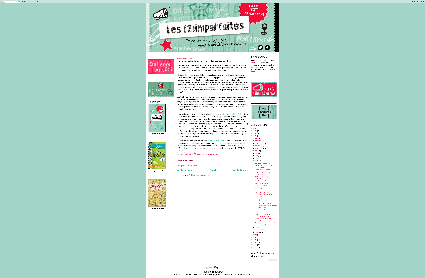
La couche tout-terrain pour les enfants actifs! (204, 61)
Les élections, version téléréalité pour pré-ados (266, 206)
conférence (255, 63)
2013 (255, 235)
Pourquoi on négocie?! (262, 170)
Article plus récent (184, 170)
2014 (255, 138)
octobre (258, 146)
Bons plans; (187, 155)
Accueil (213, 170)
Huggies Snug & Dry (234, 114)
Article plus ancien (240, 170)
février (257, 230)
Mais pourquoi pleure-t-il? (263, 183)
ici (184, 150)
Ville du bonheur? (261, 185)
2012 (255, 237)
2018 (255, 128)
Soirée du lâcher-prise (262, 192)
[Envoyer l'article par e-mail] (195, 153)
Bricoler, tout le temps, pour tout (265, 181)
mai (256, 158)
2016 (255, 133)
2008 (255, 247)
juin (256, 156)
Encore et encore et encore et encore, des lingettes (265, 224)
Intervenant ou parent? (262, 163)
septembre (259, 148)
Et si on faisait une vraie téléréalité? (263, 173)
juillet (257, 153)
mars (257, 227)
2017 (255, 131)
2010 (255, 242)
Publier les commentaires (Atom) (202, 175)
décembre (258, 141)
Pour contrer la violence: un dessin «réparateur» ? (264, 215)
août (256, 151)
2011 (255, 240)
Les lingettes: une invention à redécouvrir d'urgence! (265, 200)
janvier (257, 232)
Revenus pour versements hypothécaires (205, 155)
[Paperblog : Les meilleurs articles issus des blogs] (213, 268)
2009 (255, 245)
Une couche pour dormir (263, 203)
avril (256, 161)
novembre (258, 143)
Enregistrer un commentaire (187, 166)
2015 (255, 136)
